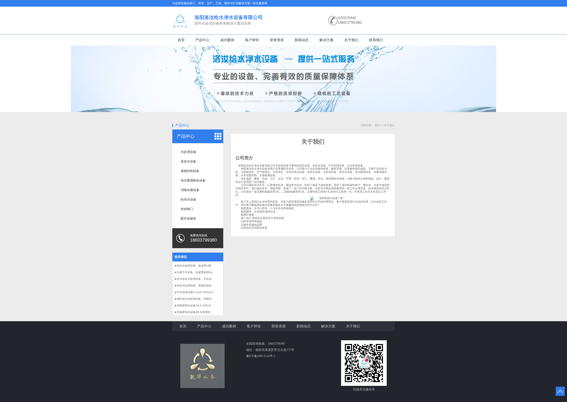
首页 (181, 40)
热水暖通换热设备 (193, 180)
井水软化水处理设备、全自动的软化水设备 (202, 278)
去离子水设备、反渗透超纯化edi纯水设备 (201, 272)
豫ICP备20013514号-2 (260, 356)
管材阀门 (187, 209)
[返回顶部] (560, 391)
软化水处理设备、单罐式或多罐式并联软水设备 (205, 285)
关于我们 (351, 40)
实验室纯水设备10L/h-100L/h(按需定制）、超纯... (205, 305)
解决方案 (326, 40)
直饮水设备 (188, 161)
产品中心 (202, 40)
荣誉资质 (277, 40)
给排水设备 (188, 199)
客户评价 (252, 40)
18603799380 (350, 22)
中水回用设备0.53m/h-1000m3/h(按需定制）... (203, 292)
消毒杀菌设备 (190, 190)
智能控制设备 (190, 171)
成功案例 (227, 40)
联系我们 (376, 40)
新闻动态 (302, 40)
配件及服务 (188, 218)
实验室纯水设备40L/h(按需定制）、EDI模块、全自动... (209, 312)
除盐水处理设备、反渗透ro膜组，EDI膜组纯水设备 (207, 265)
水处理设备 (188, 152)
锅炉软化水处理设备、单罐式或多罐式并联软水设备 (207, 298)
